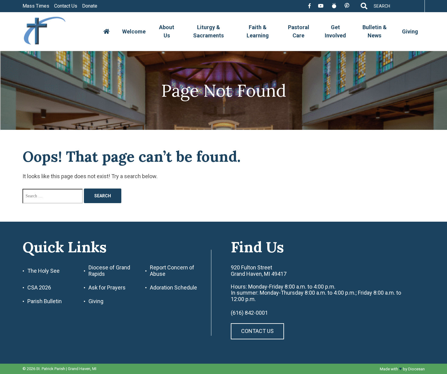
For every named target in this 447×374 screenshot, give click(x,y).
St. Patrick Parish (50, 368)
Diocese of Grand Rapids (109, 271)
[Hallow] (334, 6)
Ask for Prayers (107, 288)
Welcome (134, 31)
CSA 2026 (39, 288)
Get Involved (335, 31)
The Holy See (43, 271)
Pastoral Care (298, 31)
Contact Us (65, 6)
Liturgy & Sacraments (208, 31)
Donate (89, 6)
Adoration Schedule (173, 288)
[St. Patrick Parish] (49, 31)
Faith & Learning (258, 31)
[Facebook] (309, 6)
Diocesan (416, 369)
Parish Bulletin (44, 301)
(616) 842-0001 (249, 313)
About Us (166, 31)
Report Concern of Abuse (172, 271)
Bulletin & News (374, 31)
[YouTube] (321, 6)
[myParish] (347, 6)
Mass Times (36, 6)
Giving (410, 31)
